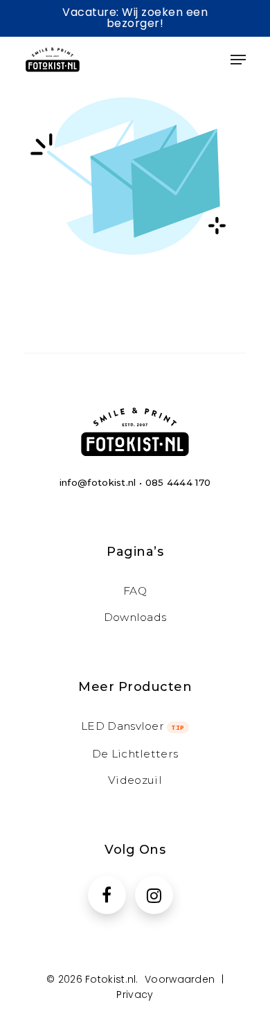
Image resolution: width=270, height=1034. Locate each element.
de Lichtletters (135, 753)
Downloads (135, 617)
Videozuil (135, 780)
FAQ (135, 590)
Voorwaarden (180, 979)
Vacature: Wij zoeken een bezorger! (135, 17)
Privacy (134, 994)
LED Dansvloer (133, 726)
